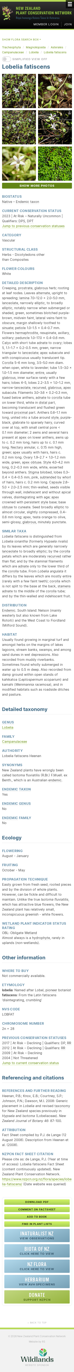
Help (64, 210)
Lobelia (7, 727)
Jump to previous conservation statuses (33, 226)
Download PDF (37, 1202)
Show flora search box (21, 39)
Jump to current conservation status (30, 1063)
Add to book (37, 1216)
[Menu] (70, 4)
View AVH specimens (37, 1281)
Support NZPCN (37, 1297)
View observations (37, 1235)
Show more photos (37, 186)
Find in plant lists (37, 1224)
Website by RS (37, 1341)
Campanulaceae (14, 741)
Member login (46, 24)
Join (68, 24)
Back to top (37, 1322)
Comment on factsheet (37, 1209)
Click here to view (37, 1251)
